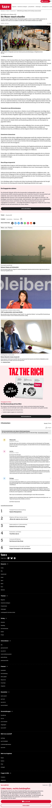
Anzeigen (3, 767)
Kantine (2, 761)
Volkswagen (3, 609)
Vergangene (3, 724)
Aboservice (3, 780)
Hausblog (3, 625)
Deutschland (12, 10)
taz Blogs (3, 738)
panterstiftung (4, 657)
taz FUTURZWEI (4, 741)
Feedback (3, 777)
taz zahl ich (3, 651)
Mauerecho (3, 679)
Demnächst (3, 715)
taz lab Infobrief (4, 705)
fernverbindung (4, 673)
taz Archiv (3, 747)
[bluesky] (12, 558)
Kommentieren (9, 219)
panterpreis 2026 (4, 660)
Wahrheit (3, 590)
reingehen (3, 686)
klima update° (4, 676)
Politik (7, 10)
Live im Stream (4, 721)
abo (1, 644)
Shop (2, 764)
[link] (14, 7)
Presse (2, 634)
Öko (2, 571)
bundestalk (3, 670)
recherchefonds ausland (6, 654)
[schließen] (50, 785)
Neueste (45, 423)
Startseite (3, 10)
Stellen (2, 631)
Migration (3, 599)
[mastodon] (9, 558)
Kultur (2, 577)
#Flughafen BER (9, 215)
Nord (2, 586)
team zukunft (4, 696)
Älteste (49, 423)
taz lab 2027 (3, 727)
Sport (2, 580)
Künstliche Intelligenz (5, 603)
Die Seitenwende (4, 628)
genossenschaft (4, 648)
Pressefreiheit (4, 606)
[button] (50, 1)
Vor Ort (2, 718)
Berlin (2, 583)
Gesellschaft (3, 574)
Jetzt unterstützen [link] (26, 208)
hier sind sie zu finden (43, 432)
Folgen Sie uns (4, 558)
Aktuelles (3, 622)
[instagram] (15, 558)
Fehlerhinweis (16, 219)
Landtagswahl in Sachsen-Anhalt (8, 612)
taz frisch (3, 699)
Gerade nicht (45, 785)
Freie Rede (3, 683)
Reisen (2, 757)
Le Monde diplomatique (6, 744)
